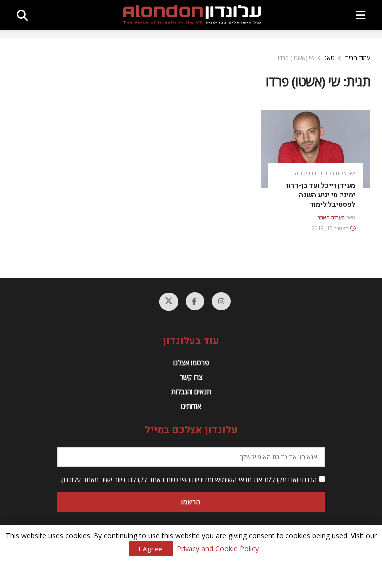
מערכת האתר (331, 217)
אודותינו (191, 406)
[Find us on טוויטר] (168, 302)
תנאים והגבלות (191, 391)
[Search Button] (22, 15)
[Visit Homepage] (192, 15)
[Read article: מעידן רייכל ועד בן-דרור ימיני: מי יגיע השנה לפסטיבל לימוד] (315, 149)
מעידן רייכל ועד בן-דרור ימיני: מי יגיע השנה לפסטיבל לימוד (320, 195)
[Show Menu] (360, 15)
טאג (329, 58)
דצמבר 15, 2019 (330, 228)
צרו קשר (191, 377)
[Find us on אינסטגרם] (221, 301)
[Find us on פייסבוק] (195, 301)
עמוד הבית (357, 58)
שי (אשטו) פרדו (296, 58)
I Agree (151, 548)
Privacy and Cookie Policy (218, 548)
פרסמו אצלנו (191, 362)
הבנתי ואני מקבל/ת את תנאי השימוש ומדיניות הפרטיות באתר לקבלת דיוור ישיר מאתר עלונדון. (190, 479)
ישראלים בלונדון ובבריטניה (325, 173)
